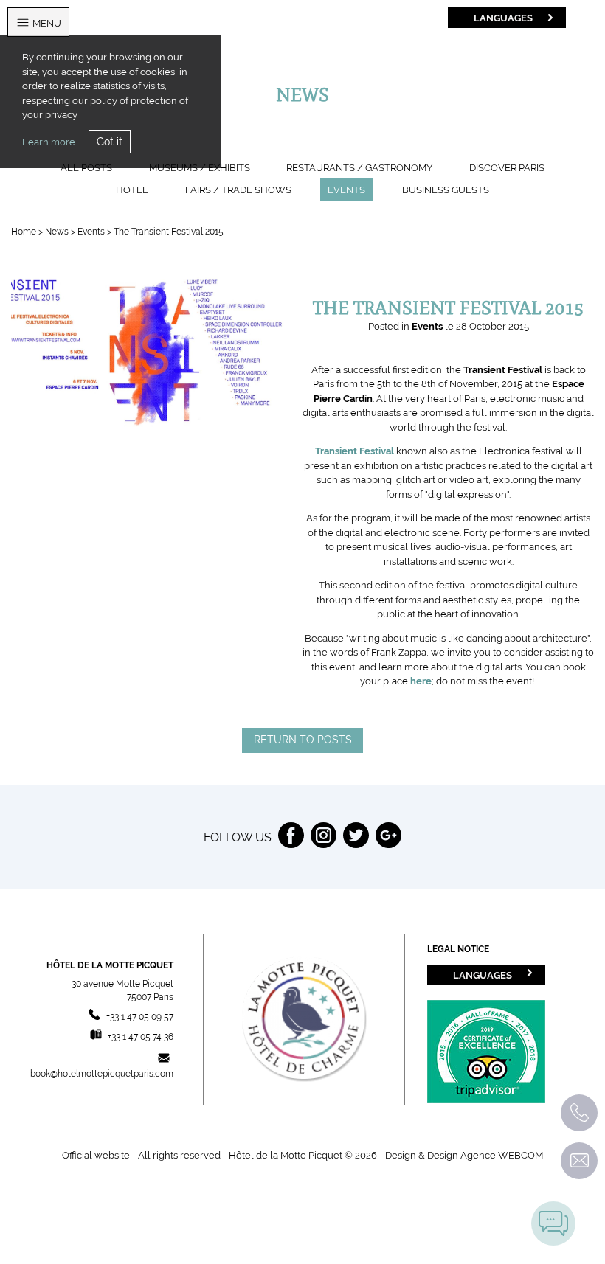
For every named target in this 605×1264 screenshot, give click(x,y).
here (421, 681)
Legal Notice (458, 949)
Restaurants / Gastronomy (359, 167)
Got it (109, 141)
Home (23, 231)
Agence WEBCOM (501, 1155)
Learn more (48, 141)
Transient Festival (354, 450)
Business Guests (445, 189)
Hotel (132, 189)
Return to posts (303, 740)
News (58, 231)
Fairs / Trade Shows (238, 189)
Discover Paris (506, 167)
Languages (503, 18)
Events (346, 189)
